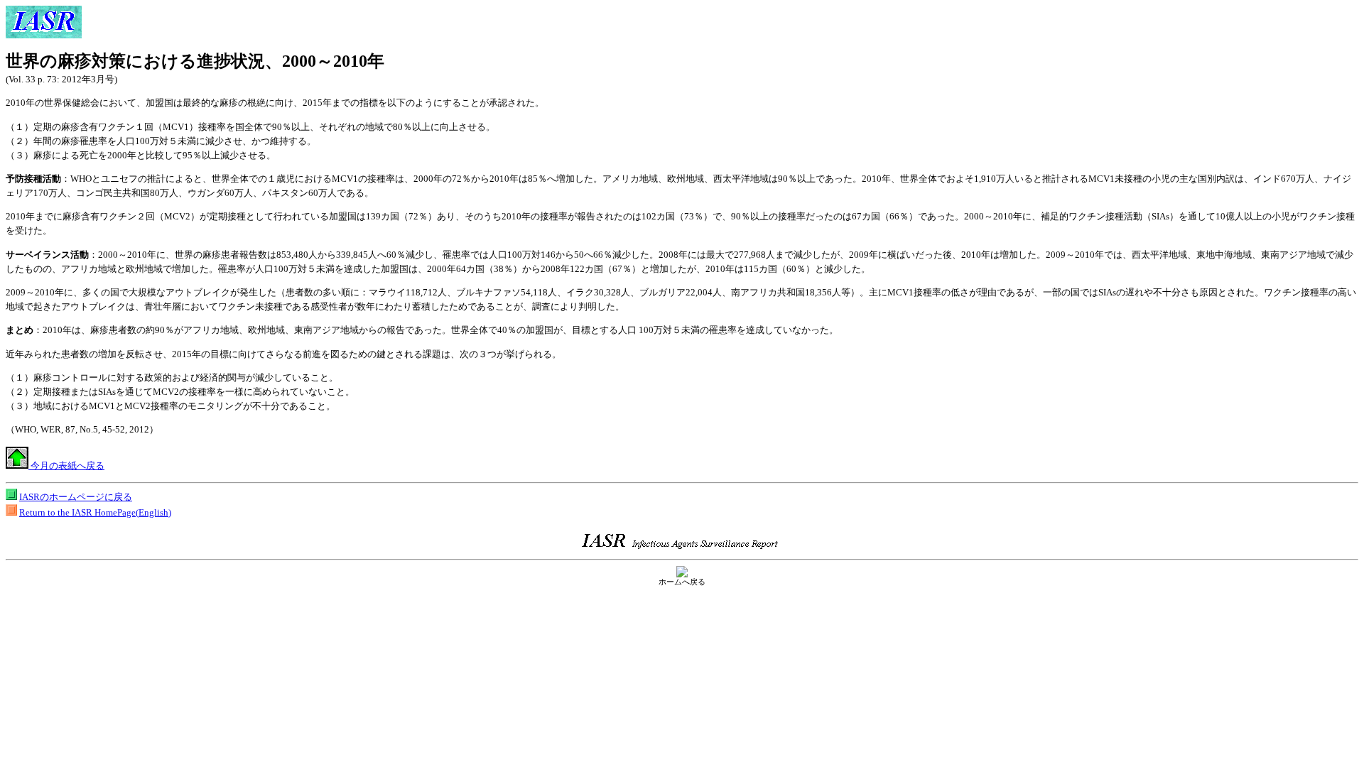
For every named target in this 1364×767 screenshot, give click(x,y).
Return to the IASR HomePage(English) (95, 512)
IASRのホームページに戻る (75, 496)
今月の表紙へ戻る (66, 465)
